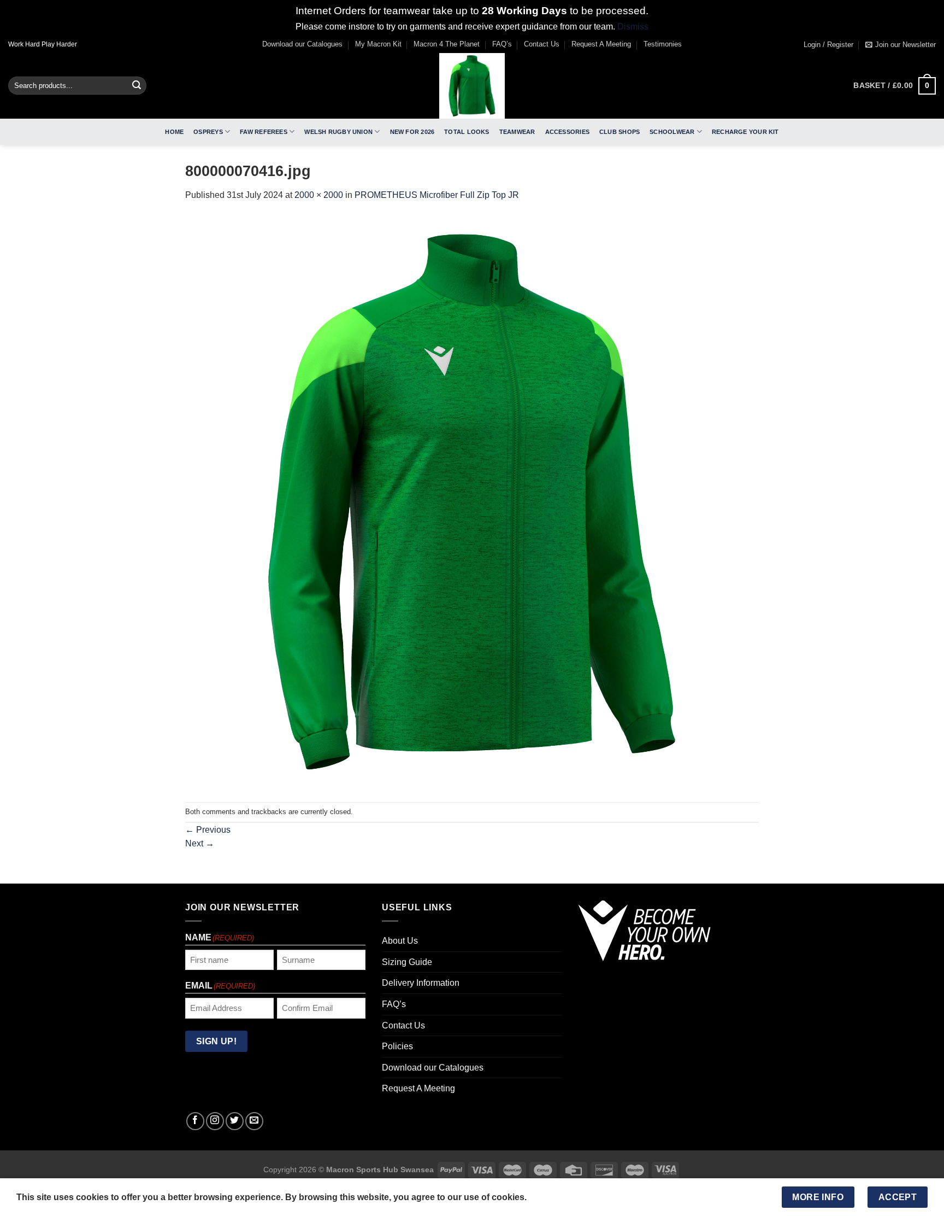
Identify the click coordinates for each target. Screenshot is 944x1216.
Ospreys (208, 131)
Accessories (567, 131)
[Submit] (136, 86)
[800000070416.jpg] (472, 501)
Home (174, 131)
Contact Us (541, 44)
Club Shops (619, 131)
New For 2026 (412, 131)
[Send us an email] (254, 1121)
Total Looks (466, 131)
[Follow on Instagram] (215, 1121)
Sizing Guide (407, 962)
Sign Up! (216, 1041)
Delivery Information (420, 982)
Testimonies (663, 44)
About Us (400, 940)
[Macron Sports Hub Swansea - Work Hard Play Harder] (472, 86)
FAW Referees (263, 131)
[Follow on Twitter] (235, 1121)
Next (199, 843)
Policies (397, 1046)
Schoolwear (672, 131)
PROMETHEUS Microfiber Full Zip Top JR (437, 195)
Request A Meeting (601, 44)
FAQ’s (502, 44)
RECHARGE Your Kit (745, 131)
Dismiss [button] (632, 26)
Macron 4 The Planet (447, 44)
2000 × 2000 (318, 195)
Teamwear (517, 131)
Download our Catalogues (302, 44)
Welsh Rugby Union (338, 131)
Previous (208, 829)
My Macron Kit (378, 44)
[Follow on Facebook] (195, 1121)
